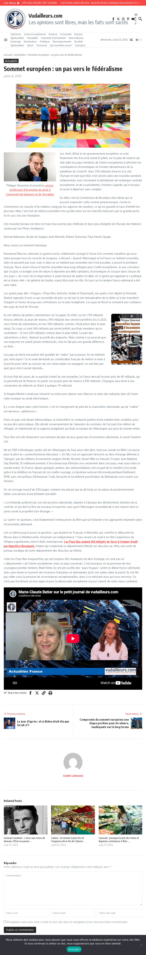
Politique (45, 41)
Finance (53, 34)
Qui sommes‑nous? (61, 45)
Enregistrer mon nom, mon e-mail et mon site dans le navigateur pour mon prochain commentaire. (67, 922)
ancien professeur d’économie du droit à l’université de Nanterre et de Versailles (30, 190)
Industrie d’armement (53, 37)
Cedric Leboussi (73, 775)
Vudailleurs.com (45, 15)
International (76, 37)
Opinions (15, 34)
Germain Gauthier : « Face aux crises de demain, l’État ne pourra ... (24, 839)
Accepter (74, 949)
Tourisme (41, 45)
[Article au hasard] (131, 39)
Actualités (32, 37)
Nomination (30, 41)
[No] (141, 945)
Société (78, 41)
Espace (78, 34)
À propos (80, 45)
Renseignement (62, 41)
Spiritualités (17, 37)
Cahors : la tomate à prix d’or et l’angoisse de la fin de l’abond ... (68, 839)
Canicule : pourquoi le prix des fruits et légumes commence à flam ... (119, 839)
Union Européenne (35, 34)
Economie (65, 34)
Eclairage (15, 41)
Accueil (8, 54)
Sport (30, 45)
